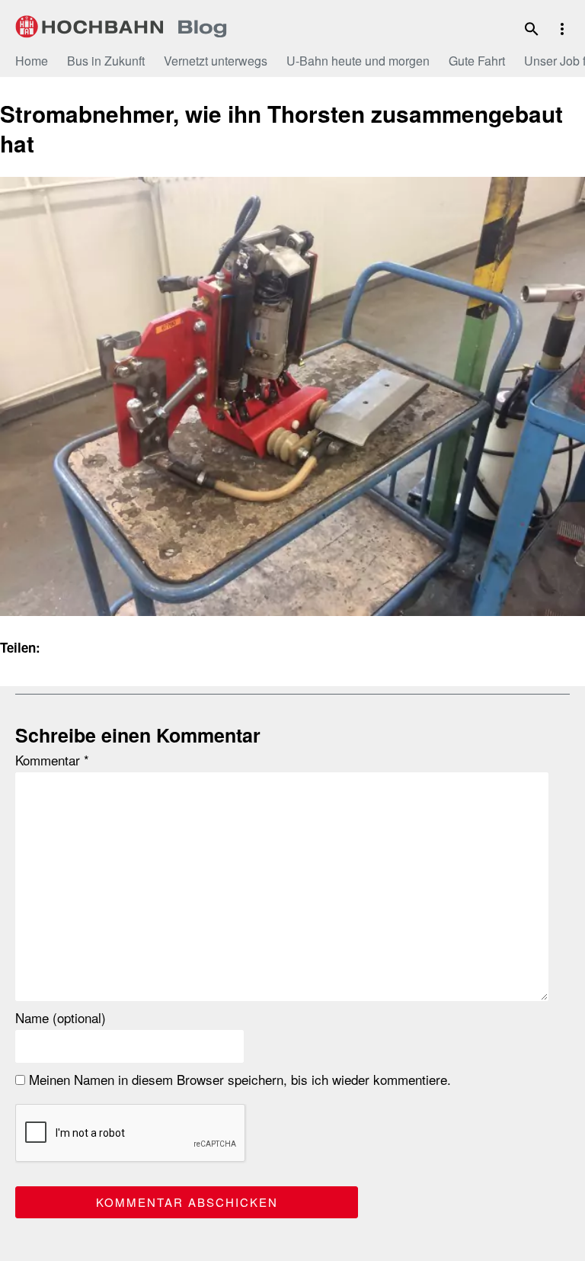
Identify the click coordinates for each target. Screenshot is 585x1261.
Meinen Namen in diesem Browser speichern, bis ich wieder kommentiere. (238, 1079)
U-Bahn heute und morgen (358, 60)
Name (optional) (60, 1017)
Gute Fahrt (477, 60)
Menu (562, 29)
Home (31, 60)
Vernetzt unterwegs (215, 60)
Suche (531, 29)
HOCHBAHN (121, 26)
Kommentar (52, 760)
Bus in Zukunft (106, 60)
